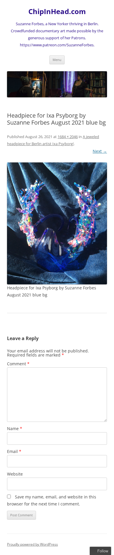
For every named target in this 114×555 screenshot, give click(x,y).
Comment (18, 363)
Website (15, 474)
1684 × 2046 (68, 136)
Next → (100, 151)
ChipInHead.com (57, 11)
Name (14, 428)
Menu (57, 59)
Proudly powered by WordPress (32, 544)
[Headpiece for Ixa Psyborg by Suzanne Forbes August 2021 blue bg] (57, 223)
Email (14, 451)
